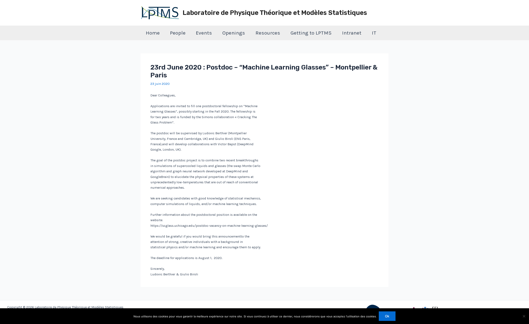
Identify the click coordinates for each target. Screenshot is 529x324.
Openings (233, 33)
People (178, 33)
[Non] (524, 316)
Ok (387, 316)
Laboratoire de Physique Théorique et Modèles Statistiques (275, 13)
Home (153, 33)
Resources (267, 33)
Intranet (351, 33)
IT (374, 33)
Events (204, 33)
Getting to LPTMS (311, 33)
